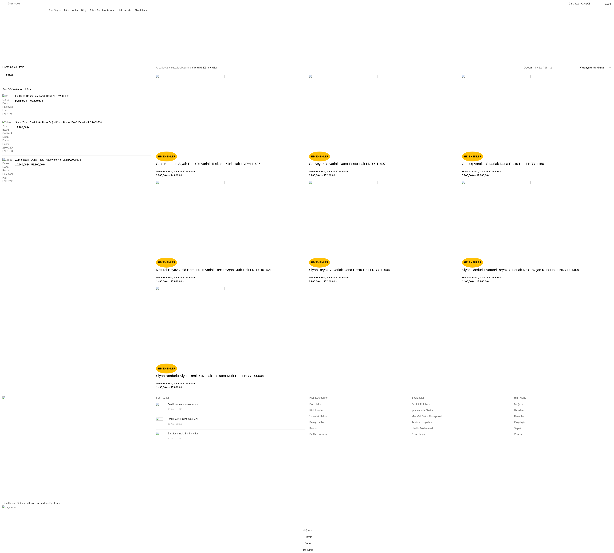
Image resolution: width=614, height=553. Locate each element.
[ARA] (555, 3)
